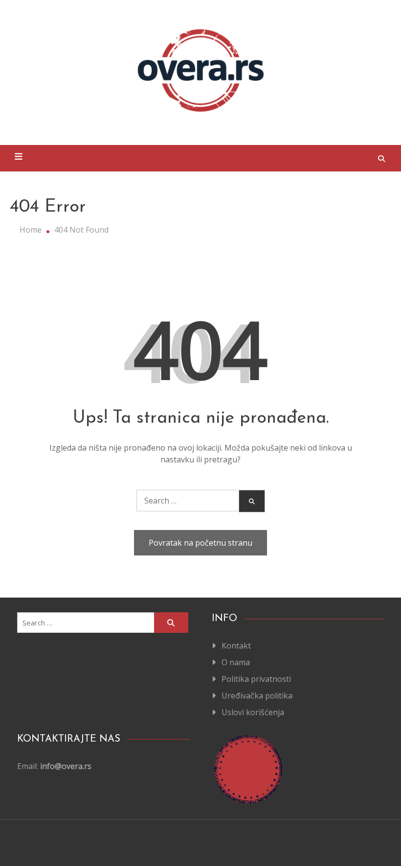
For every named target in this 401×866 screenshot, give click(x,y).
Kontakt (236, 645)
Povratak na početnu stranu (200, 542)
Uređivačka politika (257, 695)
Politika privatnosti (256, 679)
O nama (236, 662)
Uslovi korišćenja (253, 712)
